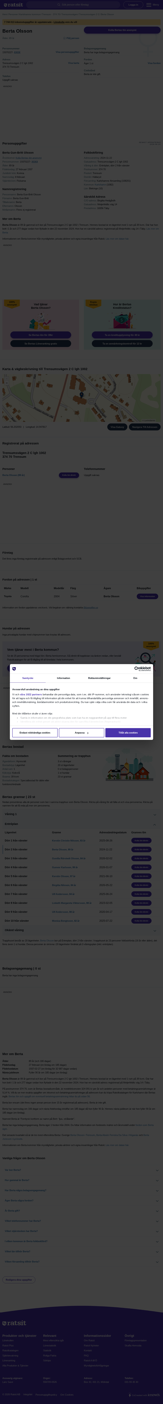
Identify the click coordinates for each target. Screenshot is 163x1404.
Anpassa (80, 732)
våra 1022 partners (31, 694)
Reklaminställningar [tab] (99, 678)
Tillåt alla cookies (128, 732)
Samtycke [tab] (27, 678)
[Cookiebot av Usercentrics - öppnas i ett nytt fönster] (137, 669)
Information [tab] (63, 678)
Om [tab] (135, 678)
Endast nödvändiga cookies (35, 732)
